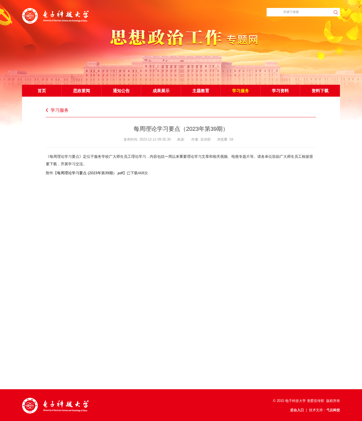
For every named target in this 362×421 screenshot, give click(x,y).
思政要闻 (81, 90)
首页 (42, 90)
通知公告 (121, 90)
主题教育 (200, 90)
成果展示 (161, 90)
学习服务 (240, 90)
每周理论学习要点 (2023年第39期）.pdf (90, 173)
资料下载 (320, 90)
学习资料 (280, 90)
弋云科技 (333, 410)
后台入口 (297, 410)
